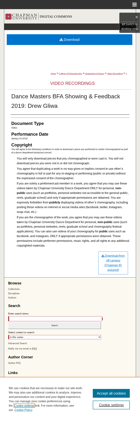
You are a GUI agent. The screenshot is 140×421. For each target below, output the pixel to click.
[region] (70, 399)
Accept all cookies (111, 393)
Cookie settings (24, 405)
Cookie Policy (23, 410)
